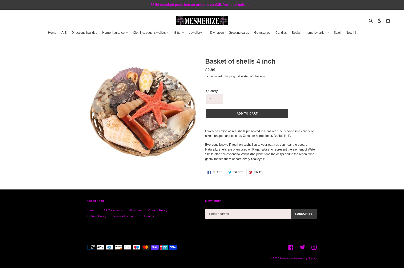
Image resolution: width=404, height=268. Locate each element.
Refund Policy (96, 216)
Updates (148, 216)
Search (92, 210)
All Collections (113, 210)
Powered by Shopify (305, 258)
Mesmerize (286, 258)
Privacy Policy (157, 210)
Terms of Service (124, 216)
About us (135, 210)
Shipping (229, 76)
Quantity (212, 91)
